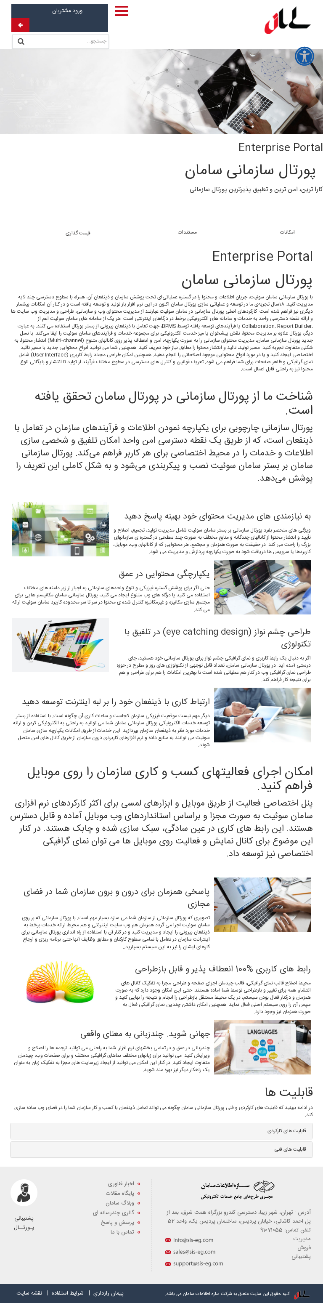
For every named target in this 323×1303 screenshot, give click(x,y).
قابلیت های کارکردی (286, 1131)
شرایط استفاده (68, 1293)
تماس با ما (122, 1232)
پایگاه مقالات (120, 1193)
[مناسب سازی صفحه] (304, 56)
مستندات (187, 232)
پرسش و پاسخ (117, 1222)
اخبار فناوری (121, 1184)
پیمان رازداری (108, 1293)
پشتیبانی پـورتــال (24, 1223)
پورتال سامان (183, 304)
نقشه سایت (29, 1293)
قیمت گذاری (78, 233)
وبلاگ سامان (120, 1203)
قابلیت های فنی (290, 1149)
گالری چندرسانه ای (113, 1213)
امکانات (287, 232)
